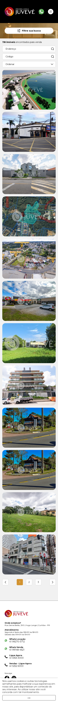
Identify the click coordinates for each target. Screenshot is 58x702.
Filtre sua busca (31, 30)
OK (29, 698)
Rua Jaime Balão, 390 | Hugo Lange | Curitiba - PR (27, 625)
